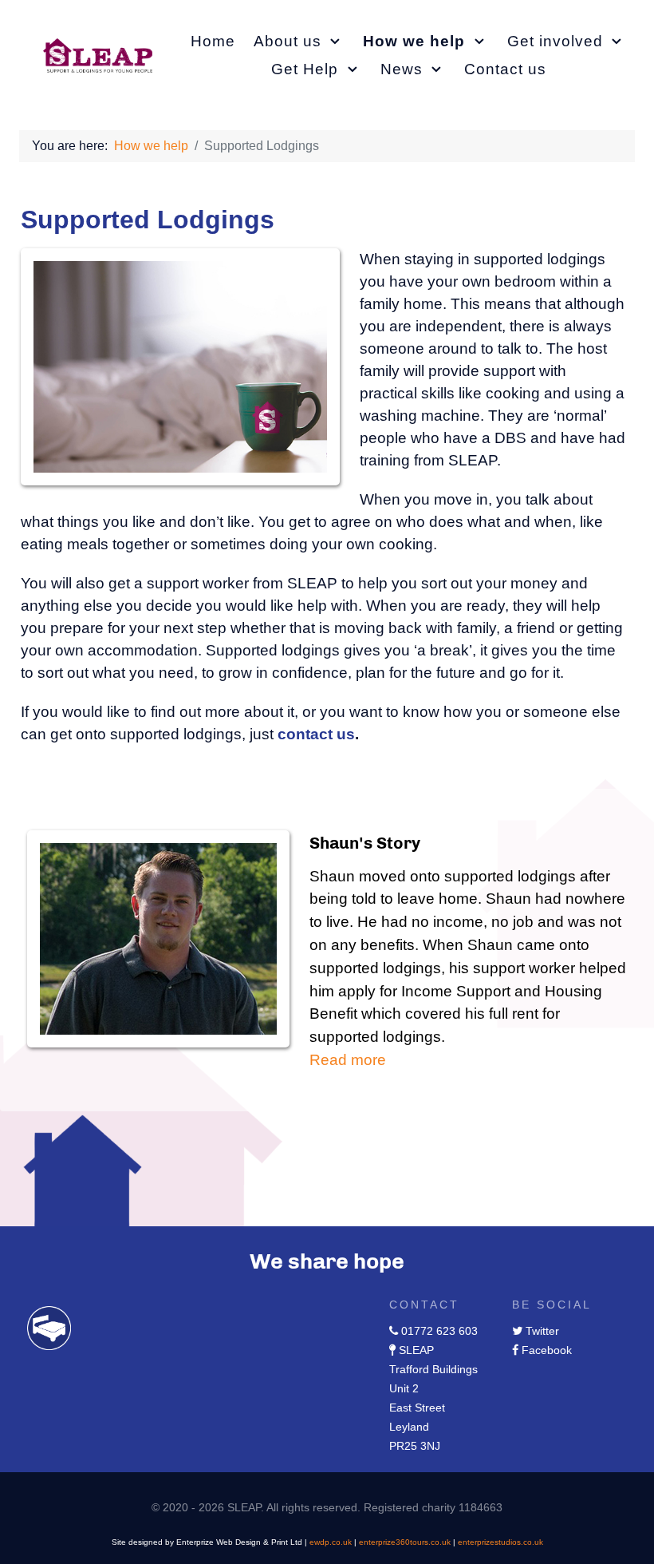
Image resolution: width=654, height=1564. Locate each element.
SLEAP (416, 1350)
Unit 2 (404, 1388)
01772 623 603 (439, 1330)
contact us (316, 734)
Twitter (542, 1330)
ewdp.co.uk (330, 1542)
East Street (417, 1407)
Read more (347, 1059)
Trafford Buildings (433, 1369)
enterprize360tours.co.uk (405, 1542)
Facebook (547, 1350)
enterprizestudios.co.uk (500, 1542)
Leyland (409, 1426)
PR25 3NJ (414, 1445)
